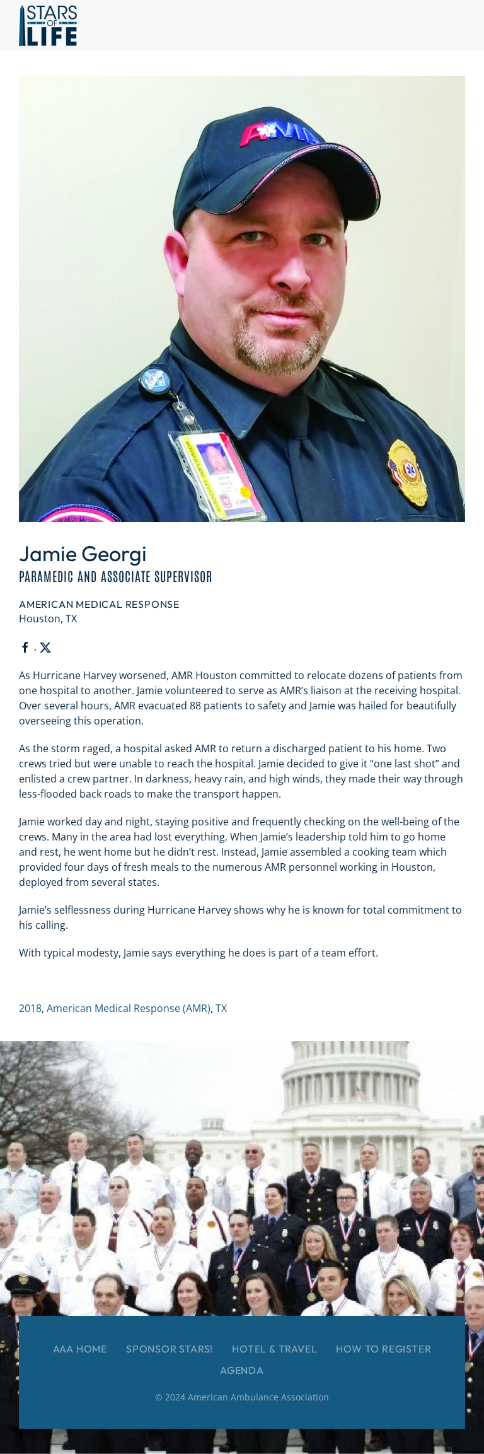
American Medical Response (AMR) (128, 1008)
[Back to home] (48, 25)
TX (221, 1008)
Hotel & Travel (274, 1348)
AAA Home (80, 1348)
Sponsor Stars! (169, 1348)
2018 (30, 1008)
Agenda (242, 1370)
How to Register (383, 1348)
